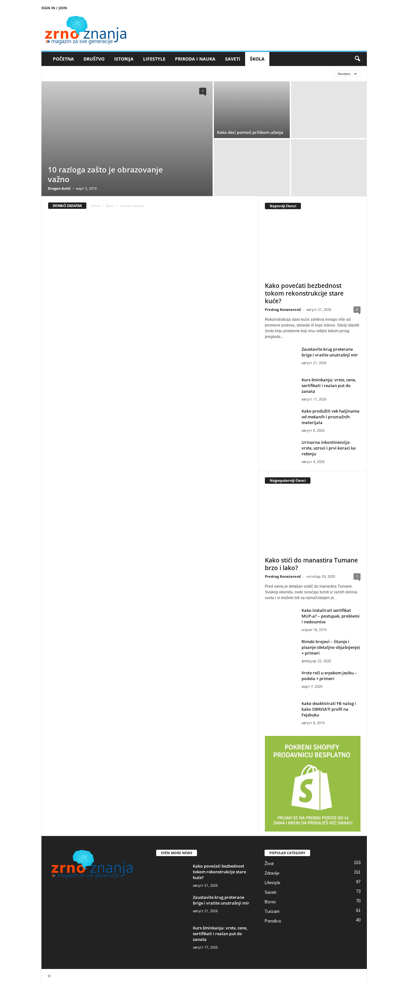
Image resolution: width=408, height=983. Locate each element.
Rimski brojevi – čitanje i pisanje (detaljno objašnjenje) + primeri (331, 647)
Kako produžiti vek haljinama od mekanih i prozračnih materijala (331, 416)
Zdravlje (272, 873)
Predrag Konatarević (283, 309)
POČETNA (63, 59)
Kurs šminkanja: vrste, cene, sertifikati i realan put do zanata (329, 385)
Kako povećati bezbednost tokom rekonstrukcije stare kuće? (304, 293)
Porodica (273, 921)
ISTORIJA (124, 59)
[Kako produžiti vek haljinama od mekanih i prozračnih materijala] (281, 420)
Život (269, 863)
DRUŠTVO (94, 59)
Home (95, 205)
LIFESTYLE (154, 59)
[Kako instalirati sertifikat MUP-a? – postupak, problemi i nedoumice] (281, 619)
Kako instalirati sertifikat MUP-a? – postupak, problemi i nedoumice (331, 616)
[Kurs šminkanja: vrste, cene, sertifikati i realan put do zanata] (281, 389)
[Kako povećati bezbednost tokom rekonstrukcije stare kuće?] (313, 247)
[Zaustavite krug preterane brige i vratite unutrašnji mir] (281, 358)
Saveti (270, 892)
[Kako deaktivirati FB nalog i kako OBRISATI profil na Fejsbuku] (281, 712)
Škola (110, 205)
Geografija (102, 73)
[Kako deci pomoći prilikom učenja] (252, 109)
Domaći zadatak (65, 73)
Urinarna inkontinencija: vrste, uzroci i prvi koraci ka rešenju (329, 448)
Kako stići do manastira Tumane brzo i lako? (311, 564)
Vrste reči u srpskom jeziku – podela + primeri (329, 675)
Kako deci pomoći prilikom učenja (250, 132)
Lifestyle (272, 882)
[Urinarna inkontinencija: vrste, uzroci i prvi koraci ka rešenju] (281, 451)
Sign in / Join (54, 7)
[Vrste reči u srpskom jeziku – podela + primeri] (281, 682)
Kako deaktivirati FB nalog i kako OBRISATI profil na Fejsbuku (329, 709)
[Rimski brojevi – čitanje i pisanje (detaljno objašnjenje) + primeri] (281, 651)
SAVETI (232, 59)
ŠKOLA (257, 59)
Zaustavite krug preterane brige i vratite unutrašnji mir (330, 352)
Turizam (272, 911)
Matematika (179, 73)
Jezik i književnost (139, 73)
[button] (357, 59)
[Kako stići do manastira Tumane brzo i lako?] (313, 522)
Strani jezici (212, 73)
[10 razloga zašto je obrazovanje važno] (127, 138)
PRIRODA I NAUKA (195, 59)
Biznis (270, 901)
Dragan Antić (59, 188)
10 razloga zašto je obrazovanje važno (105, 174)
